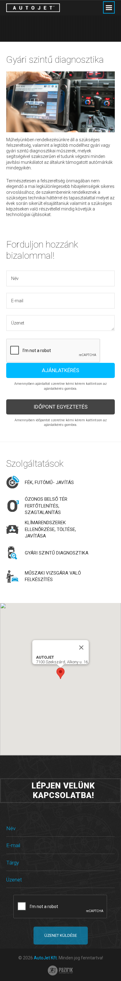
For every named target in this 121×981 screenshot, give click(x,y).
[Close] (81, 647)
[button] (60, 673)
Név (11, 828)
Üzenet (14, 880)
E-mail (13, 845)
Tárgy (12, 863)
